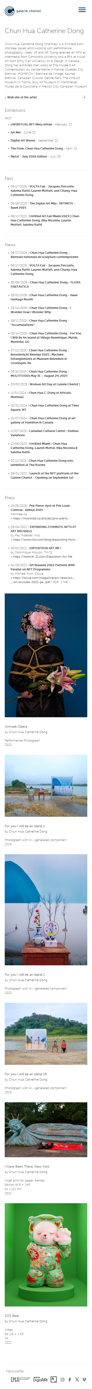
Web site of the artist (22, 97)
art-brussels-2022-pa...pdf (31, 582)
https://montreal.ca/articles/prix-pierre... (41, 518)
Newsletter (15, 1371)
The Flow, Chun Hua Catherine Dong (37, 148)
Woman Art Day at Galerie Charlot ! (55, 384)
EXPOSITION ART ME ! (45, 548)
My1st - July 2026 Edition (29, 156)
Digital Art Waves (23, 140)
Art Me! (16, 132)
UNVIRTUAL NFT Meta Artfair (31, 124)
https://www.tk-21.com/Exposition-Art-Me (42, 556)
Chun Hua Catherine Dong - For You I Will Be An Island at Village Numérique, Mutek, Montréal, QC (46, 338)
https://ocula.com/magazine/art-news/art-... (44, 578)
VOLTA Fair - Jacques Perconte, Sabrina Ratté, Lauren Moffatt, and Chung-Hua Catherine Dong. (44, 191)
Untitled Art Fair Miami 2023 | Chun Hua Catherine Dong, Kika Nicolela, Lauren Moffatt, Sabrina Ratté (45, 220)
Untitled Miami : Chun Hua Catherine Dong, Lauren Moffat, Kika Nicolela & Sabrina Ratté (44, 448)
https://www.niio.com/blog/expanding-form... (45, 539)
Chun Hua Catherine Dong (28, 732)
